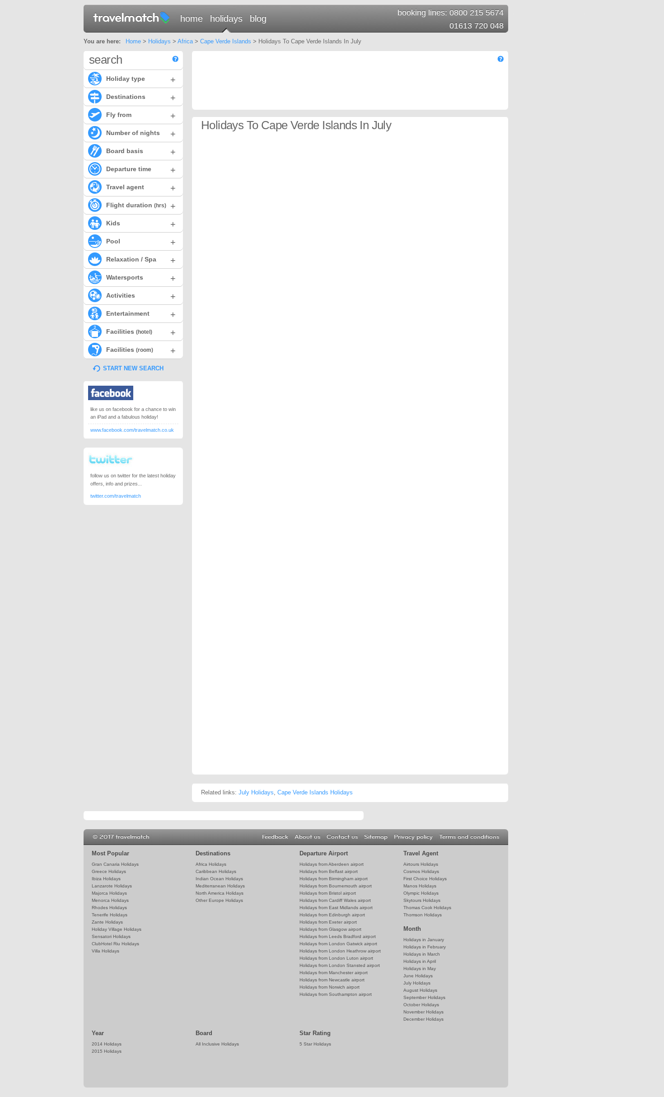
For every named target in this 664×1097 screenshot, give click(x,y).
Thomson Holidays (422, 914)
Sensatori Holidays (111, 936)
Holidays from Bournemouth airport (335, 885)
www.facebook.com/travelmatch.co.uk (132, 430)
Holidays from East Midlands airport (336, 907)
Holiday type (141, 79)
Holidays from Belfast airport (328, 871)
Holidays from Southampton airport (335, 994)
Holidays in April (419, 961)
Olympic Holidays (421, 893)
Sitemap (376, 837)
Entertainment (141, 314)
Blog (258, 18)
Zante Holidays (107, 922)
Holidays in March (421, 954)
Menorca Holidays (110, 900)
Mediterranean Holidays (220, 885)
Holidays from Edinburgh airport (332, 914)
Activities (141, 296)
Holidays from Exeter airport (328, 922)
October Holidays (421, 1004)
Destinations (141, 98)
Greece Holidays (109, 871)
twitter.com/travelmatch (115, 496)
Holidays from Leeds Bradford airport (337, 936)
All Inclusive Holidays (217, 1043)
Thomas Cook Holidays (427, 907)
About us (307, 837)
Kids (141, 224)
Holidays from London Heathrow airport (340, 950)
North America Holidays (219, 893)
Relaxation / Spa (141, 260)
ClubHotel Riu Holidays (115, 943)
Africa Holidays (211, 864)
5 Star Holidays (315, 1043)
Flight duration (141, 206)
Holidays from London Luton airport (336, 958)
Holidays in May (419, 968)
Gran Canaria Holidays (115, 864)
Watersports (141, 278)
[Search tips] (175, 58)
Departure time (141, 170)
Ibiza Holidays (106, 878)
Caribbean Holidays (216, 871)
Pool (141, 242)
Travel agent (141, 188)
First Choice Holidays (425, 878)
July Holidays (256, 792)
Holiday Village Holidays (116, 929)
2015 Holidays (107, 1051)
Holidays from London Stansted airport (339, 965)
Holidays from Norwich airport (329, 987)
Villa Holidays (105, 950)
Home (191, 18)
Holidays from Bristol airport (327, 893)
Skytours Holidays (421, 900)
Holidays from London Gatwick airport (338, 943)
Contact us (342, 837)
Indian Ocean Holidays (219, 878)
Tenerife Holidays (109, 914)
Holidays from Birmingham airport (333, 878)
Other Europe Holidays (219, 900)
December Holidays (423, 1019)
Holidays (226, 18)
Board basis (141, 152)
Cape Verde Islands (225, 41)
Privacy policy (413, 837)
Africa (185, 41)
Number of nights (141, 134)
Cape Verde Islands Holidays (315, 792)
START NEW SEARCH (133, 368)
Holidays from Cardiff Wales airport (335, 900)
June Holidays (418, 975)
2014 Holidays (107, 1043)
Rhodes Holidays (109, 907)
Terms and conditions (469, 837)
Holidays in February (424, 946)
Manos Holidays (419, 885)
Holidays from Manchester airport (333, 972)
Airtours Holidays (420, 864)
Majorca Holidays (109, 893)
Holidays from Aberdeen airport (331, 864)
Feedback (275, 837)
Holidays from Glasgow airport (330, 929)
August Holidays (420, 990)
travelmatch (132, 17)
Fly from (141, 116)
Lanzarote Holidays (112, 885)
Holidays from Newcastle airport (332, 979)
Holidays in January (423, 939)
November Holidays (423, 1011)
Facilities (141, 332)
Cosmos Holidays (421, 871)
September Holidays (424, 997)
